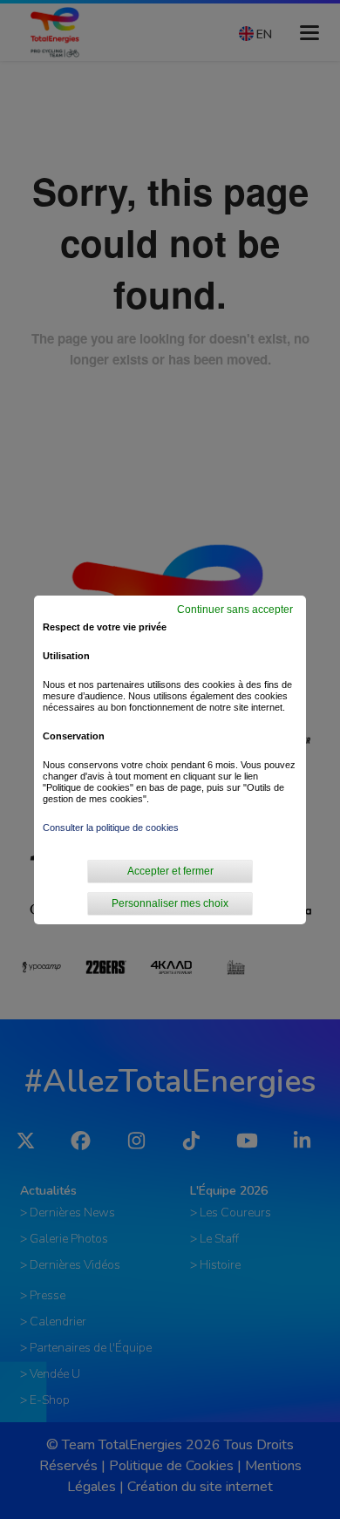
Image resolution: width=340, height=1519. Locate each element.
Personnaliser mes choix (170, 903)
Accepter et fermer (170, 871)
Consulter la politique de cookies (111, 827)
